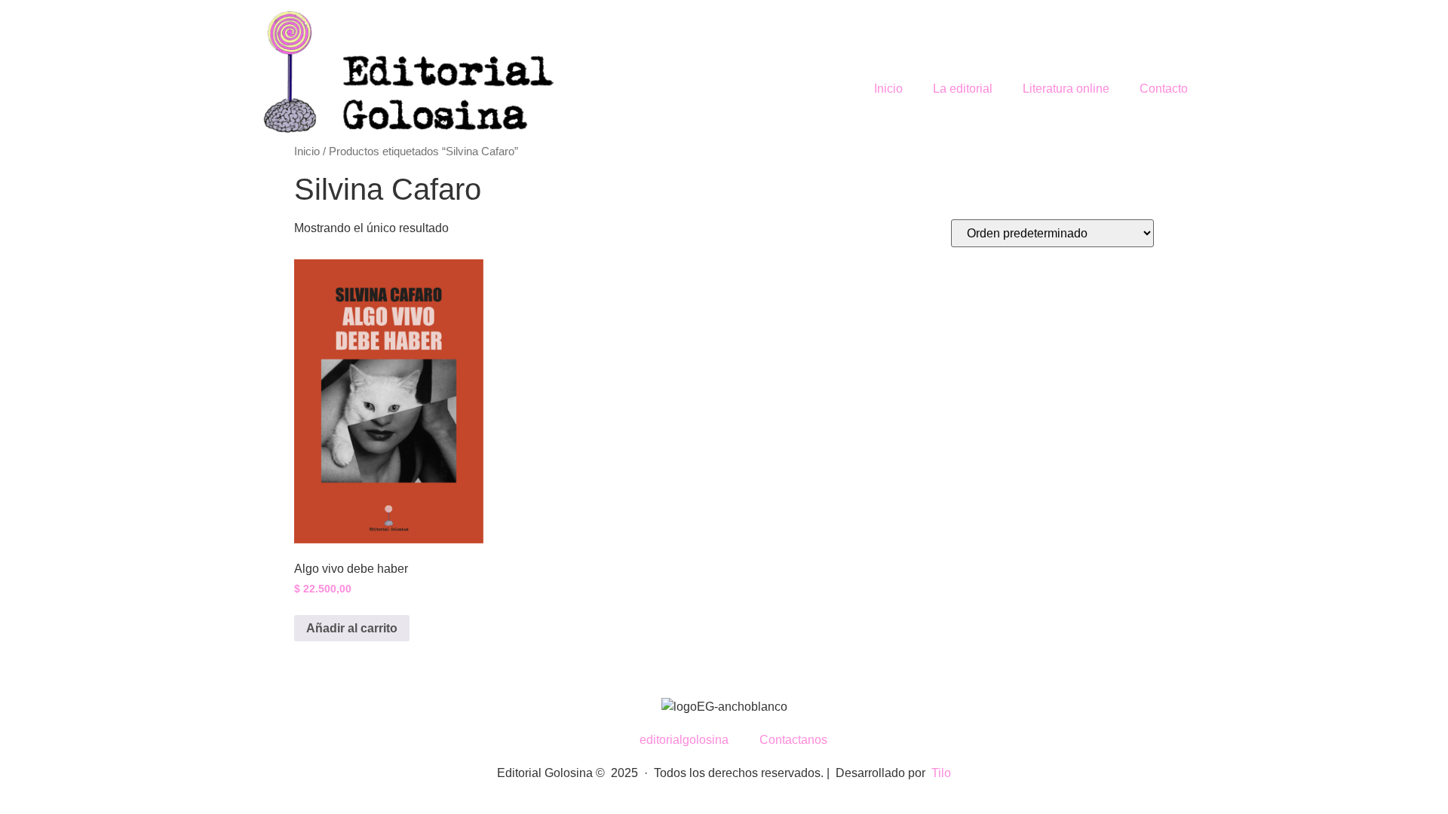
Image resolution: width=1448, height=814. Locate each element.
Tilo (941, 773)
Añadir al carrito (351, 628)
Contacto (1164, 88)
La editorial (962, 88)
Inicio (888, 88)
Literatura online (1066, 88)
